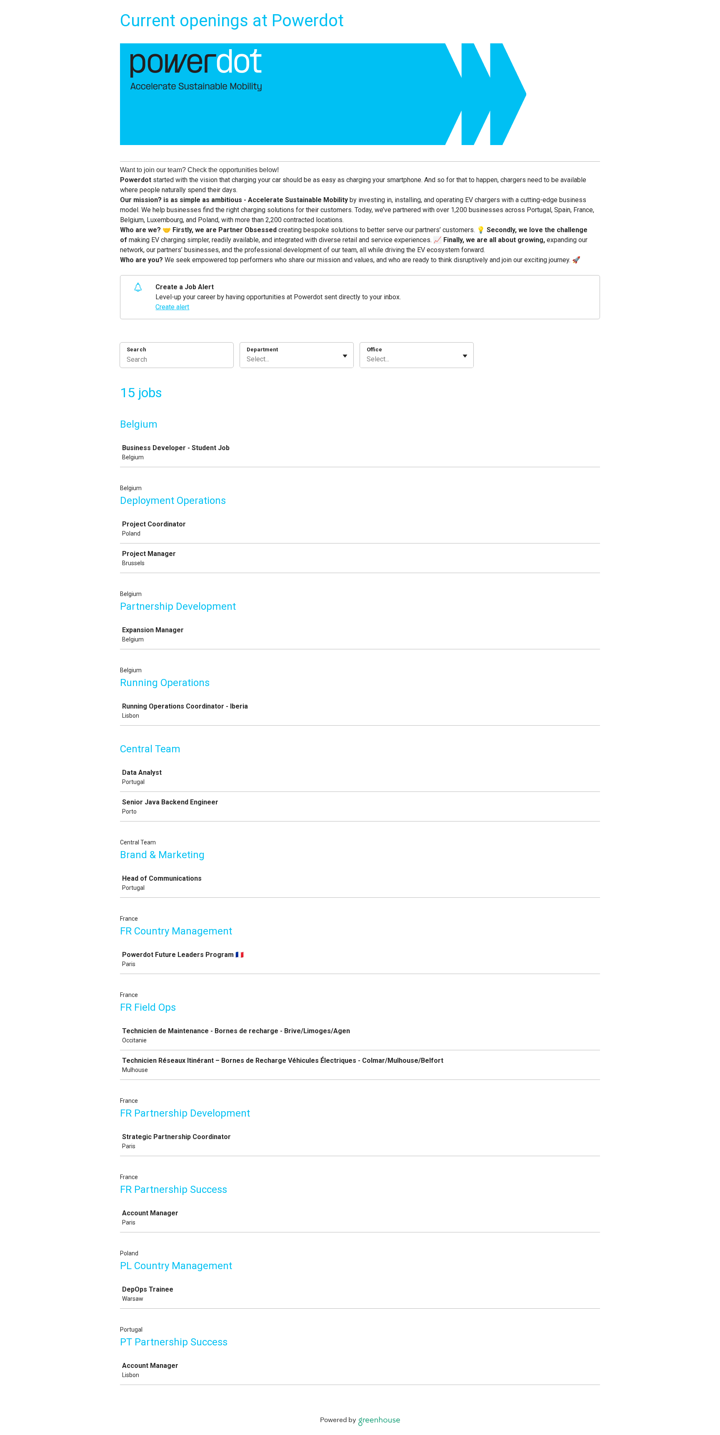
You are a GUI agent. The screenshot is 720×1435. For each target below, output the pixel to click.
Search (136, 349)
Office (374, 349)
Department (262, 349)
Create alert (172, 307)
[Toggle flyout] (345, 356)
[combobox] (247, 359)
